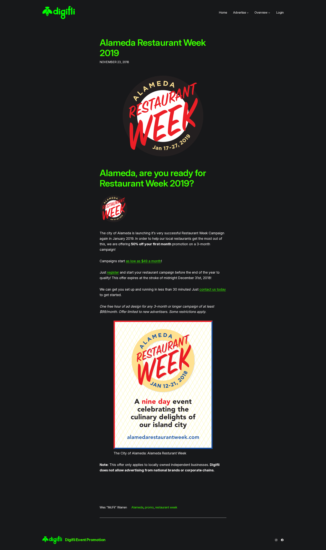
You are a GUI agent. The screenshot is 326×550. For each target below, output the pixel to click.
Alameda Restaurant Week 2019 (153, 47)
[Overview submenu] (269, 13)
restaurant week (166, 507)
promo (149, 507)
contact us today (212, 289)
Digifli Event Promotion (85, 540)
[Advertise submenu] (248, 13)
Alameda (137, 507)
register (113, 272)
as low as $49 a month (143, 261)
